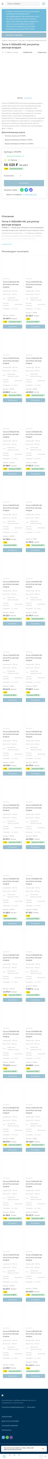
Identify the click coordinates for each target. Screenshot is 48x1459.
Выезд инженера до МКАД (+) (18, 140)
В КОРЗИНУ (24, 183)
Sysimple (22, 40)
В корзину (12, 327)
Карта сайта (31, 1407)
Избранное (27, 52)
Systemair (28, 98)
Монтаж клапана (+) (15, 136)
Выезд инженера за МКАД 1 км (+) (19, 144)
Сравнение (42, 52)
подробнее (7, 244)
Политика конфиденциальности (13, 1407)
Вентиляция (13, 40)
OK (43, 1449)
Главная (4, 40)
